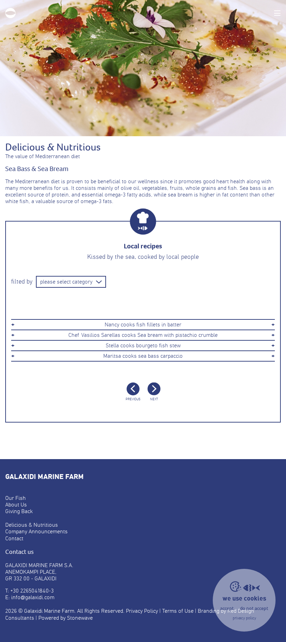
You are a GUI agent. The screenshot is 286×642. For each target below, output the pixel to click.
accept (227, 608)
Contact (14, 538)
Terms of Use (178, 611)
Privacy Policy (142, 611)
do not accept (254, 608)
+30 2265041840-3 (32, 590)
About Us (16, 504)
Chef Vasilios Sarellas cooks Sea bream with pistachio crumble (143, 335)
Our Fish (15, 498)
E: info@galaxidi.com (29, 597)
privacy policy (244, 618)
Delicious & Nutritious (31, 524)
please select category (66, 281)
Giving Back (19, 511)
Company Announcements (36, 531)
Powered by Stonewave (65, 617)
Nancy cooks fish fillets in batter (143, 324)
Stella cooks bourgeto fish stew (143, 345)
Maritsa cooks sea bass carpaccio (143, 356)
